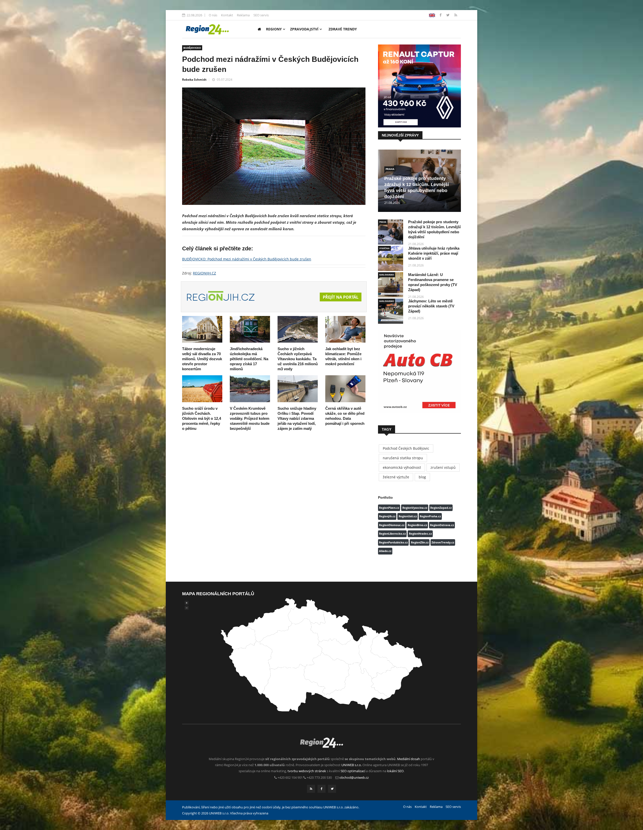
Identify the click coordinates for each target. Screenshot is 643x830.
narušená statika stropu (403, 457)
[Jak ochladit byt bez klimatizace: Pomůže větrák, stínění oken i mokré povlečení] (345, 329)
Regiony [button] (274, 29)
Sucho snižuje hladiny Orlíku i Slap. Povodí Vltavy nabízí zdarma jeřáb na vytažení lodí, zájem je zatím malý (297, 418)
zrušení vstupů (443, 467)
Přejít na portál (340, 297)
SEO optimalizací (353, 771)
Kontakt (227, 15)
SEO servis (261, 15)
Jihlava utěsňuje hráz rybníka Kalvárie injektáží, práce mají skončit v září (433, 253)
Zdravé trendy (343, 29)
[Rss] (455, 15)
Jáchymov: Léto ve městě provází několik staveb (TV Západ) (431, 306)
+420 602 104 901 (290, 777)
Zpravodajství (304, 29)
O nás (213, 15)
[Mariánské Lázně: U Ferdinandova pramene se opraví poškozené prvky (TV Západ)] (390, 284)
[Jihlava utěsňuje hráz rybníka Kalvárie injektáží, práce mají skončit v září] (390, 258)
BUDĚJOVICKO (192, 48)
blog (422, 477)
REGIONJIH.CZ (204, 273)
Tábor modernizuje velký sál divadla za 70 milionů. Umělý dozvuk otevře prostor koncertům (202, 359)
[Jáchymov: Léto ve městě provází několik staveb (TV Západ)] (390, 311)
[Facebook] (432, 15)
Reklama (243, 15)
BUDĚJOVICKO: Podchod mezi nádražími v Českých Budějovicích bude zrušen (246, 259)
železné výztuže (396, 477)
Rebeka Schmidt (194, 79)
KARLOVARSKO (386, 274)
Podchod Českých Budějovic (406, 448)
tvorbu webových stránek (307, 771)
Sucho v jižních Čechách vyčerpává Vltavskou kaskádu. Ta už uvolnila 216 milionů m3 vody (298, 359)
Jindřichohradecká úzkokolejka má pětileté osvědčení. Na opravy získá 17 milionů (249, 359)
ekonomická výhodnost (402, 467)
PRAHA (390, 169)
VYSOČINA (384, 248)
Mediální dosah (408, 759)
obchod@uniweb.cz (354, 777)
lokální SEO (395, 771)
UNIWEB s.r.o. (351, 765)
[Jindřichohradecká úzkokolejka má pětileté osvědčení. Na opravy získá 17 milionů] (250, 329)
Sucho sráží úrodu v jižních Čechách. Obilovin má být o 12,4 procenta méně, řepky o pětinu (201, 418)
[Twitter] (448, 15)
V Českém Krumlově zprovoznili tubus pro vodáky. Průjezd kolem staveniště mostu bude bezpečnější (250, 418)
